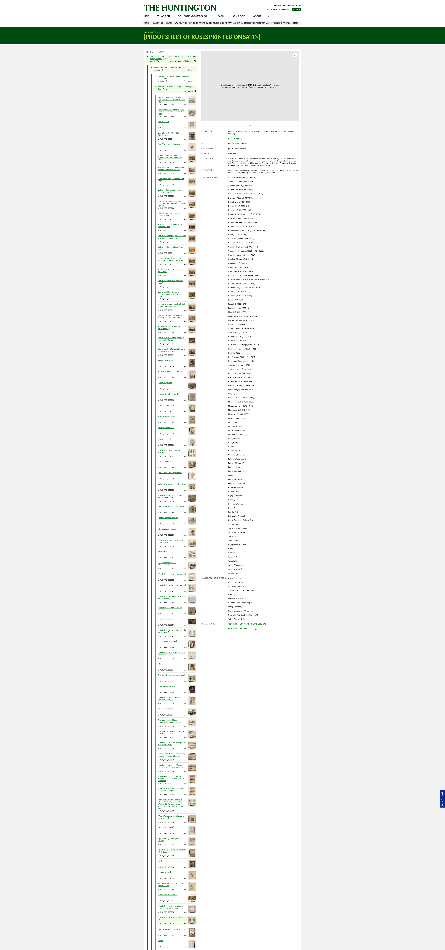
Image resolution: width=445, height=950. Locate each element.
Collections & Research (193, 16)
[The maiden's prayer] (167, 686)
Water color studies (166, 709)
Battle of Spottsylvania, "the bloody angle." (169, 214)
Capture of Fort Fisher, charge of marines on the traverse (171, 350)
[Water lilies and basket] (168, 518)
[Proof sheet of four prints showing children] (169, 698)
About (257, 16)
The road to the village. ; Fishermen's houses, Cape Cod (171, 721)
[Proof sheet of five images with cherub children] (171, 653)
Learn (220, 16)
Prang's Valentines (166, 428)
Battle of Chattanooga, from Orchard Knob (170, 225)
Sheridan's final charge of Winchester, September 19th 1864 (170, 157)
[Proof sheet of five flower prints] (172, 574)
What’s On (163, 16)
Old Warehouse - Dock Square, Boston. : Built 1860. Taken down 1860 (171, 112)
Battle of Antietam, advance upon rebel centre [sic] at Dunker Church (172, 203)
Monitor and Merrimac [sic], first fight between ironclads (171, 305)
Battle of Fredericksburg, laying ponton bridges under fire (171, 168)
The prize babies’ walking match (172, 675)
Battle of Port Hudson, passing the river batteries (171, 339)
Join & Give (238, 16)
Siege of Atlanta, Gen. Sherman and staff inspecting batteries (171, 259)
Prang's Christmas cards (168, 394)
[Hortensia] (162, 664)
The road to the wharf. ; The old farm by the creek (171, 732)
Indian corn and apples (167, 895)
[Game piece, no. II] (166, 360)
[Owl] (160, 861)
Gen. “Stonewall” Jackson (169, 144)
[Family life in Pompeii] (167, 641)
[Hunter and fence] (166, 827)
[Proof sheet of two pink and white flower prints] (170, 496)
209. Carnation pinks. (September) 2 (167, 564)
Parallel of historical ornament (170, 371)
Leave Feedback (442, 799)
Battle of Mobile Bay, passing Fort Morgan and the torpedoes (172, 316)
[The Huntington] (180, 8)
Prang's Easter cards (166, 405)
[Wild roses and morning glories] (171, 506)
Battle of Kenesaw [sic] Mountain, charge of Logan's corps (172, 237)
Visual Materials (235, 138)
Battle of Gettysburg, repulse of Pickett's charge (171, 191)
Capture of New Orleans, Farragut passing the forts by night (170, 294)
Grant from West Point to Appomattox (168, 134)
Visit (146, 16)
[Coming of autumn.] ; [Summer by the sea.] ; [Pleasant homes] (171, 766)
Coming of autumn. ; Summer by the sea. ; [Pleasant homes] (171, 755)
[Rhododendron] (165, 461)
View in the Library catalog (241, 629)
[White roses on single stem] (170, 473)
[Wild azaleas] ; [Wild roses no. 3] (171, 929)
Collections (157, 23)
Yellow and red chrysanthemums (172, 484)
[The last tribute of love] (168, 619)
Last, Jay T (232, 153)
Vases (160, 941)
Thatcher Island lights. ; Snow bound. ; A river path (170, 789)
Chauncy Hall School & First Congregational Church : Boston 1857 (171, 99)
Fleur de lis (162, 551)
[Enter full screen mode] (295, 55)
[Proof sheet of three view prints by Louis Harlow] (171, 743)
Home (146, 23)
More (295, 23)
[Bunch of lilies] (164, 439)
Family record (163, 122)
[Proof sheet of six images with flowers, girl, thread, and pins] (171, 907)
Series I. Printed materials (165, 67)
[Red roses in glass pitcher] (169, 529)
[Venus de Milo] (164, 872)
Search (169, 23)
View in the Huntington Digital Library (246, 624)
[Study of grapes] (165, 383)
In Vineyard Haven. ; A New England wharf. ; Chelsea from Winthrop (171, 778)
